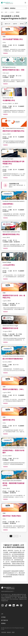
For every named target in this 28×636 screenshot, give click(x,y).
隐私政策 (9, 632)
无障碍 (13, 632)
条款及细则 (3, 632)
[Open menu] (25, 2)
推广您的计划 (4, 620)
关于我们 (3, 617)
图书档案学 (22, 23)
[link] (17, 12)
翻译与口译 (7, 23)
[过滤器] (25, 23)
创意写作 (15, 23)
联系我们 (3, 623)
